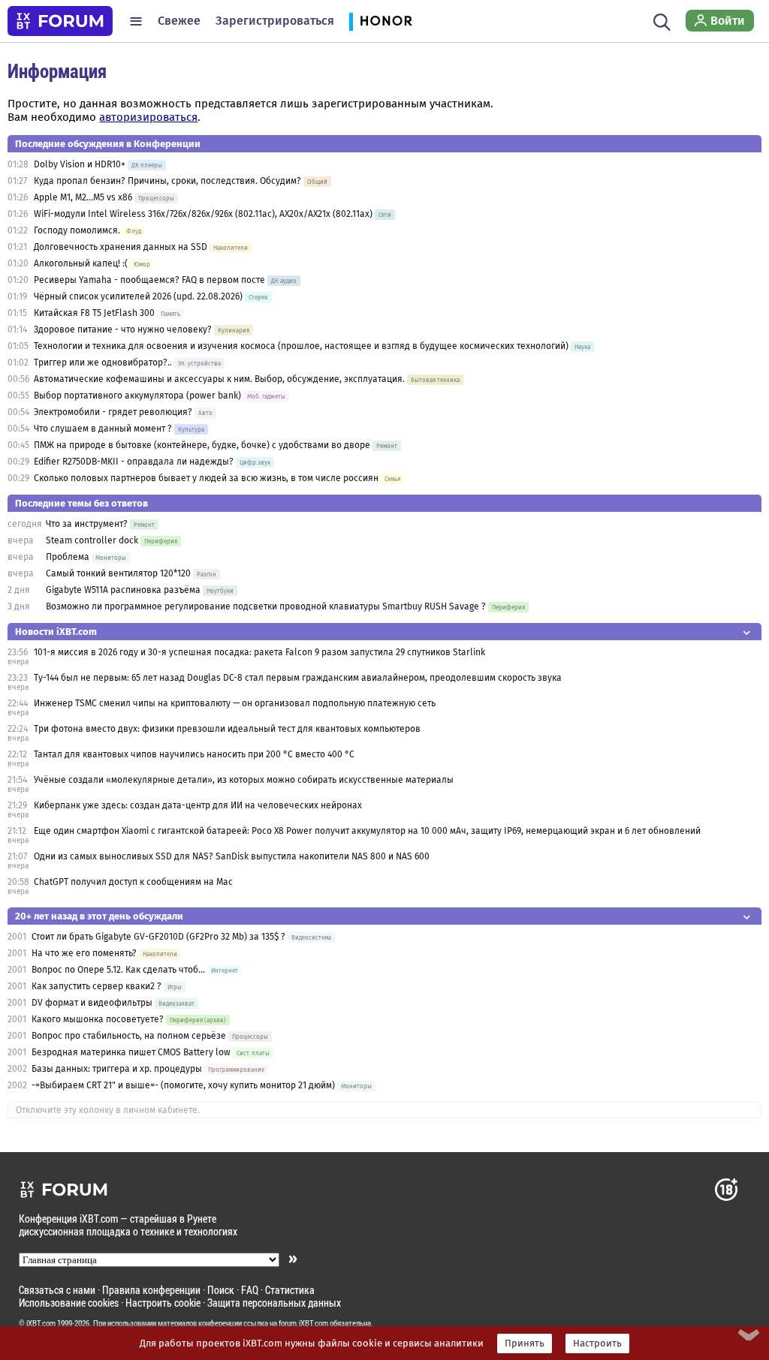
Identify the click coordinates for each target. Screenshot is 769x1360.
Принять (524, 1343)
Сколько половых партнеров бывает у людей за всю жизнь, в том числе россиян (206, 478)
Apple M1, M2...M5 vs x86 (83, 197)
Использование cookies (69, 1302)
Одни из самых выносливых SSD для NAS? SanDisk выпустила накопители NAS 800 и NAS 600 (232, 856)
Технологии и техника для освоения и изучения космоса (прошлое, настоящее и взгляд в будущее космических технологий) (301, 346)
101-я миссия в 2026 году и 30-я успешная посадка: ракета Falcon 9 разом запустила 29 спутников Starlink (259, 652)
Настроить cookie (163, 1302)
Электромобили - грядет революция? (113, 412)
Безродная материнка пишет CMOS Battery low (131, 1052)
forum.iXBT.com (303, 1323)
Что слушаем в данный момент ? (103, 428)
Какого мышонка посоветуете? (98, 1019)
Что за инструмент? (87, 524)
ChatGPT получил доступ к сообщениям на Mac (133, 882)
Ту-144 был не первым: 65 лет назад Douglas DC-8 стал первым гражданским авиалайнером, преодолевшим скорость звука (298, 677)
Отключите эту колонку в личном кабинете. (108, 1110)
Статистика (290, 1290)
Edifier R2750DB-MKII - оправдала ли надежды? (134, 461)
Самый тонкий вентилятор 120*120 (118, 573)
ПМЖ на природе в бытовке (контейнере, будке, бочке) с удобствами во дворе (202, 445)
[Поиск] (662, 21)
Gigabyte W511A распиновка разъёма (123, 590)
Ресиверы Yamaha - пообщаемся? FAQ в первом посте (149, 280)
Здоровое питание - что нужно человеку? (123, 329)
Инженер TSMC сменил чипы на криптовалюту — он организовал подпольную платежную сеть (235, 703)
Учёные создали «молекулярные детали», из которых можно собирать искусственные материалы (244, 780)
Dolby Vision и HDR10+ (79, 164)
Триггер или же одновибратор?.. (103, 362)
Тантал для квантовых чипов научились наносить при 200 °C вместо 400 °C (194, 754)
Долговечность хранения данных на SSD (122, 247)
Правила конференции (151, 1290)
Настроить (597, 1343)
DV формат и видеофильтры (92, 1002)
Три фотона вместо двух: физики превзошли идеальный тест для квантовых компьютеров (227, 729)
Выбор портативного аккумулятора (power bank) (137, 395)
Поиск (220, 1290)
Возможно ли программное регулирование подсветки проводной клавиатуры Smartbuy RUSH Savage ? (266, 606)
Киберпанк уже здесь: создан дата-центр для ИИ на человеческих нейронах (198, 805)
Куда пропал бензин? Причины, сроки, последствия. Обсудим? (167, 181)
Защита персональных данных (274, 1302)
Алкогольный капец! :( (81, 263)
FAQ (249, 1290)
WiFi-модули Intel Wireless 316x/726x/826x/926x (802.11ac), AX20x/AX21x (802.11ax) (203, 214)
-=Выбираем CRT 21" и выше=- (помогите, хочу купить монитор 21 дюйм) (183, 1085)
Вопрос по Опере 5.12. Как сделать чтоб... (118, 969)
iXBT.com (41, 1323)
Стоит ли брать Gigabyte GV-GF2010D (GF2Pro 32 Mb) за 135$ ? (158, 936)
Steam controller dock (92, 540)
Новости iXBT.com (56, 631)
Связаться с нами (57, 1290)
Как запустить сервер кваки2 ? (96, 986)
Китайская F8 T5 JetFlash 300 (94, 313)
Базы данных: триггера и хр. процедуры (117, 1069)
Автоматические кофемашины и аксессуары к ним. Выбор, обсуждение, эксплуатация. (219, 379)
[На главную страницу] (60, 21)
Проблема (67, 557)
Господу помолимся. (77, 230)
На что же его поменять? (84, 953)
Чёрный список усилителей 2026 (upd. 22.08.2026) (138, 296)
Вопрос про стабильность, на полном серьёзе (130, 1036)
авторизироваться (148, 117)
